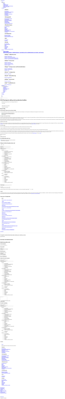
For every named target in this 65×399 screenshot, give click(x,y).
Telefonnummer (2, 184)
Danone (33, 123)
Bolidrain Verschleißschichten (8, 69)
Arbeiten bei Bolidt (5, 5)
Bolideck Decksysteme (8, 62)
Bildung (6, 27)
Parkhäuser (6, 29)
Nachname (1, 146)
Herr (1, 144)
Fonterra (35, 123)
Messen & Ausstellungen (6, 88)
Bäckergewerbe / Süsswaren (8, 20)
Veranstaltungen (5, 89)
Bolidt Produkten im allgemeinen (5, 140)
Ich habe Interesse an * (3, 261)
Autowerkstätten (7, 15)
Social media (4, 90)
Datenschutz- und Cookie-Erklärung (35, 193)
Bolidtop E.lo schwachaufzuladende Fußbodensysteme (11, 58)
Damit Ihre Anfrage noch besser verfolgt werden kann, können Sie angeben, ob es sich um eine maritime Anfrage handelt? (15, 189)
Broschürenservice (2, 387)
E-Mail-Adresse (2, 185)
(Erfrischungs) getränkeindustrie (8, 23)
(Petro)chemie (6, 13)
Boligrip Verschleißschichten (8, 68)
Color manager (2, 388)
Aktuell (5, 86)
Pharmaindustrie (7, 11)
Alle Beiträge (1, 231)
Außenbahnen (6, 39)
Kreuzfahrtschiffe (7, 43)
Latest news (4, 87)
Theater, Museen (7, 30)
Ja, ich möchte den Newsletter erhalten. (5, 187)
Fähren (5, 45)
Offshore (6, 48)
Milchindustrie (6, 21)
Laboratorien (6, 28)
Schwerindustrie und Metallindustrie (6, 349)
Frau (3, 144)
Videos (4, 91)
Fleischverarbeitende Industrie (8, 18)
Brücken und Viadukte (7, 35)
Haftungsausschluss (2, 392)
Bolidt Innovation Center (6, 6)
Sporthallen (6, 40)
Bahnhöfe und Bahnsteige (5, 366)
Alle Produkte (23, 52)
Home (2, 344)
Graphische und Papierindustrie (5, 351)
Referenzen (3, 85)
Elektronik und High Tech (8, 12)
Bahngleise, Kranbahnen (5, 372)
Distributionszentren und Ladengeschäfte (10, 31)
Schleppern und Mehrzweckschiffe (9, 49)
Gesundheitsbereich (7, 26)
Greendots (4, 7)
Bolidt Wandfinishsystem (8, 84)
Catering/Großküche (7, 22)
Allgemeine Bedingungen (3, 391)
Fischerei (6, 47)
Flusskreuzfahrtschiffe (7, 44)
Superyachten (6, 46)
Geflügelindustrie (7, 19)
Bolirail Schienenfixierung (8, 77)
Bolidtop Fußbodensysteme (8, 56)
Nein (32, 189)
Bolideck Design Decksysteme (9, 63)
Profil (4, 3)
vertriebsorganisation (5, 4)
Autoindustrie (6, 14)
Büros (2, 364)
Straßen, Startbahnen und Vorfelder (9, 36)
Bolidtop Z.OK (7, 70)
